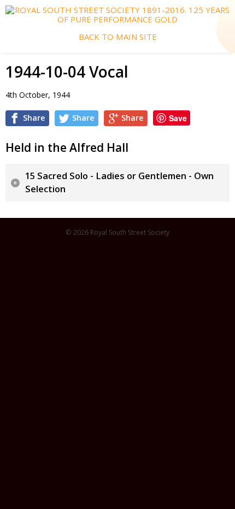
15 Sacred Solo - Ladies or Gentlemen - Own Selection (119, 183)
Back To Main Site (118, 37)
